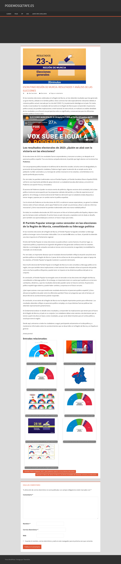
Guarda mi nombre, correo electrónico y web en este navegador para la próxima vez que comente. (59, 541)
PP (22, 14)
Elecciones (44, 93)
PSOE (16, 14)
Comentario (28, 495)
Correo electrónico (30, 530)
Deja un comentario (57, 93)
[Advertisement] (60, 30)
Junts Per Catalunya (39, 14)
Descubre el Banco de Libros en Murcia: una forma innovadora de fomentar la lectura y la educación (66, 475)
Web (24, 536)
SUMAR (9, 14)
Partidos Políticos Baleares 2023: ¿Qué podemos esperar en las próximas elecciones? (50, 471)
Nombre (26, 524)
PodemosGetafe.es (19, 5)
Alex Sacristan (33, 93)
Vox (27, 14)
